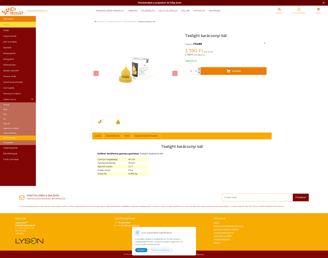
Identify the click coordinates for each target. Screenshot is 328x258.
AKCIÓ (6, 24)
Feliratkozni (300, 197)
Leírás (98, 136)
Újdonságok (8, 19)
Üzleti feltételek (168, 11)
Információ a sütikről (223, 236)
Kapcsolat (199, 11)
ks (196, 71)
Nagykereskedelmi (222, 239)
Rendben (141, 250)
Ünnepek (132, 11)
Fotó (127, 136)
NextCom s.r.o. (198, 254)
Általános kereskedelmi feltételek (228, 226)
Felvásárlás (148, 11)
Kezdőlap (101, 22)
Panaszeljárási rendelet (110, 11)
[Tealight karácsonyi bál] (135, 70)
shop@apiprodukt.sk (130, 225)
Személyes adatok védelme (226, 229)
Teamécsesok (130, 22)
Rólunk (185, 11)
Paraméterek (113, 136)
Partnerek (215, 11)
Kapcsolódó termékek (146, 136)
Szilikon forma (114, 22)
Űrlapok (217, 242)
